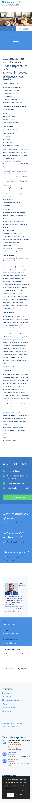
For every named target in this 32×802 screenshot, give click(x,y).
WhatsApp (8, 711)
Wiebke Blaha (12, 752)
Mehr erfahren (20, 795)
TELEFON (10, 624)
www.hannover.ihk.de (15, 161)
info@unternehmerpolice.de (12, 634)
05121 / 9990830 (7, 696)
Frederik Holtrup (13, 759)
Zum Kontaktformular (10, 643)
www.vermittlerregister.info (21, 181)
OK (10, 795)
